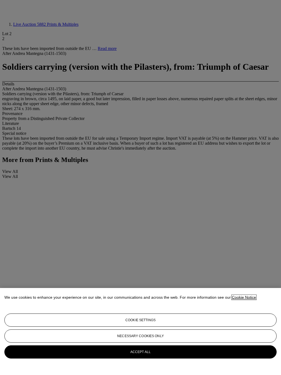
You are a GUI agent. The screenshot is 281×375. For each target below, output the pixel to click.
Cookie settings (140, 320)
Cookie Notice (244, 297)
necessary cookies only (140, 336)
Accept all (140, 352)
